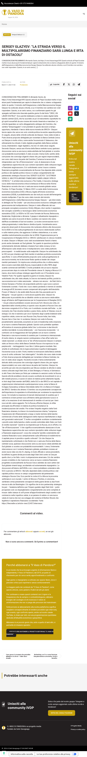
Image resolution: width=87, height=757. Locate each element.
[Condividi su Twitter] (69, 84)
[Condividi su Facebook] (64, 84)
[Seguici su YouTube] (70, 113)
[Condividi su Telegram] (79, 84)
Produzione (24, 85)
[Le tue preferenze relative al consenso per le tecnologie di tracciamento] (4, 753)
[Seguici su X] (76, 113)
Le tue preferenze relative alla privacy (53, 754)
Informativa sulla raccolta (22, 754)
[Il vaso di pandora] (13, 12)
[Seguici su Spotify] (70, 119)
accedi (42, 531)
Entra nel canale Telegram (75, 197)
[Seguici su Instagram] (70, 108)
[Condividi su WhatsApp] (74, 84)
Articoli (7, 34)
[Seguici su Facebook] (76, 108)
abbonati (29, 531)
